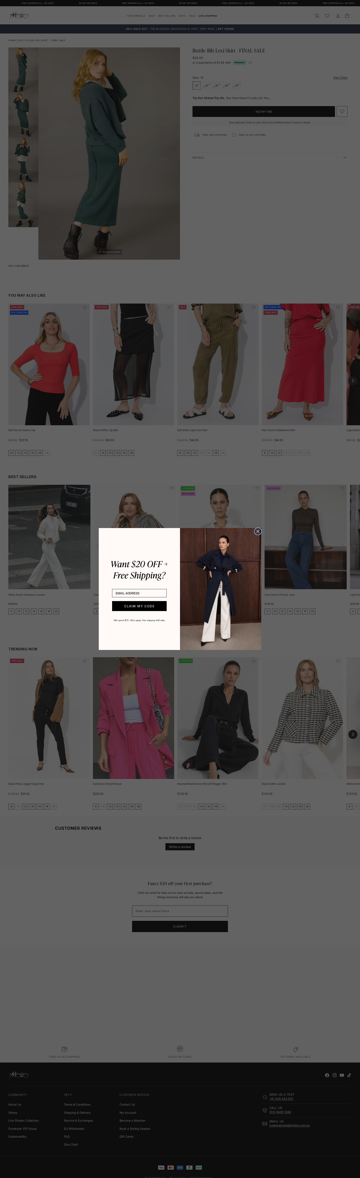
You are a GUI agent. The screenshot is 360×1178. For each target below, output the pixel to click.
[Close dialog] (258, 531)
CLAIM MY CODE (139, 606)
